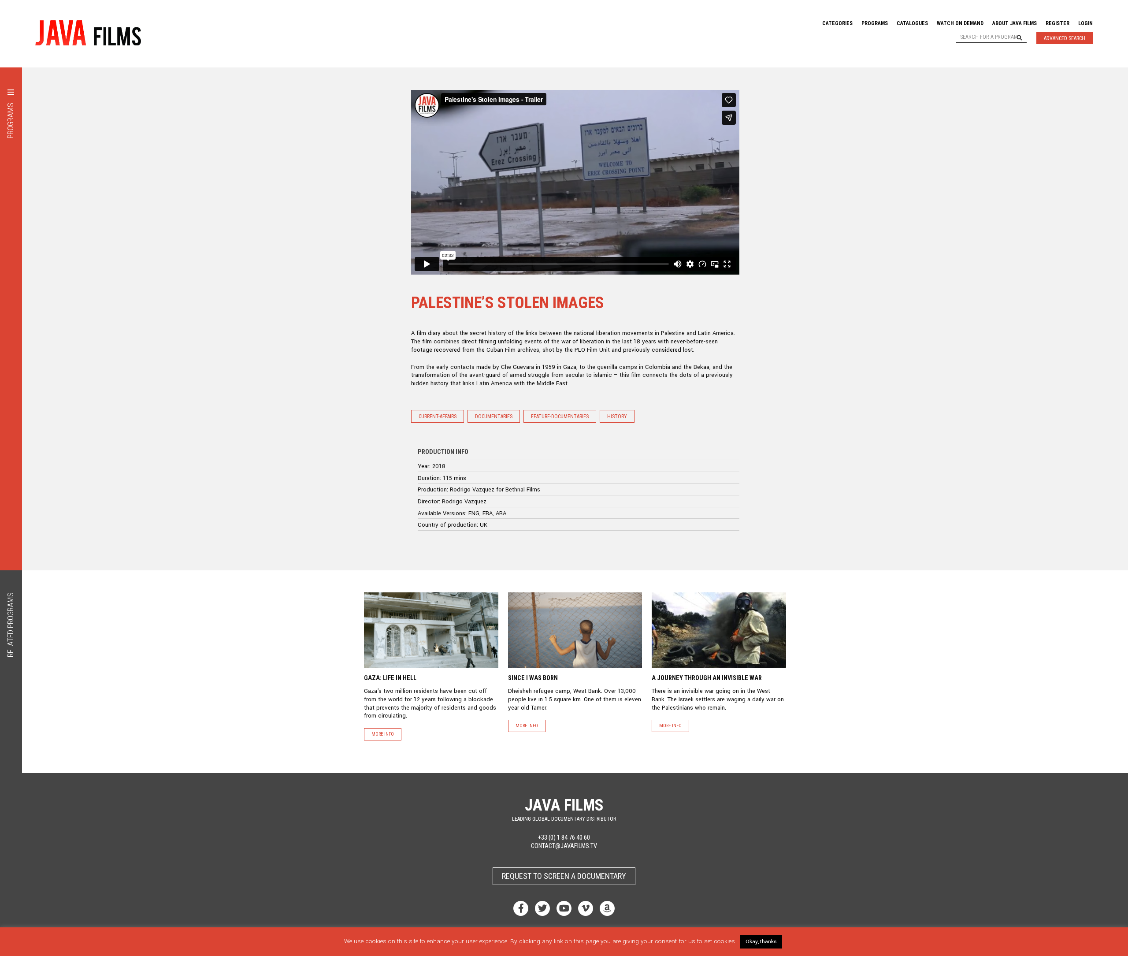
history (617, 416)
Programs (874, 23)
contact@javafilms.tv (564, 846)
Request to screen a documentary (564, 876)
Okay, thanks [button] (761, 941)
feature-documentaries (560, 416)
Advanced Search (1064, 38)
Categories (837, 23)
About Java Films (1014, 23)
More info (382, 734)
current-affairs (437, 416)
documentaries (493, 416)
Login (1085, 23)
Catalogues (912, 23)
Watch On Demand (960, 23)
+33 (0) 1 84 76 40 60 (564, 837)
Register (1057, 23)
